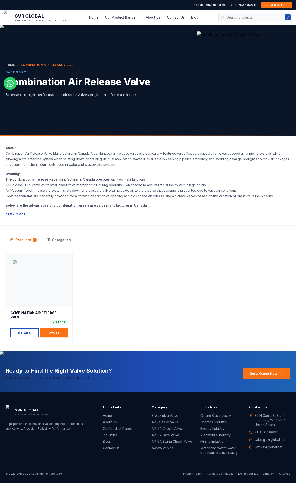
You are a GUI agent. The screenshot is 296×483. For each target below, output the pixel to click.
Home (94, 17)
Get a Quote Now (264, 374)
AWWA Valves (162, 448)
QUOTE (54, 332)
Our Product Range (120, 17)
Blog (194, 17)
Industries (110, 435)
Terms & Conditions (220, 473)
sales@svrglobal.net (212, 4)
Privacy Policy (192, 473)
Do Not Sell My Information (256, 473)
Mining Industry (211, 441)
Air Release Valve (165, 422)
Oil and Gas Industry (215, 415)
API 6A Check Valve (167, 428)
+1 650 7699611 (245, 4)
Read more (16, 213)
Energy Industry (212, 428)
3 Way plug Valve (165, 415)
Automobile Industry (215, 435)
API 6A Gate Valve (165, 435)
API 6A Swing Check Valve (172, 441)
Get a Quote (274, 4)
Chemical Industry (213, 422)
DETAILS (24, 332)
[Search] (288, 17)
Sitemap (284, 473)
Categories (61, 240)
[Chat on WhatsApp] (10, 83)
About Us (153, 17)
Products (25, 240)
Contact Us (176, 17)
